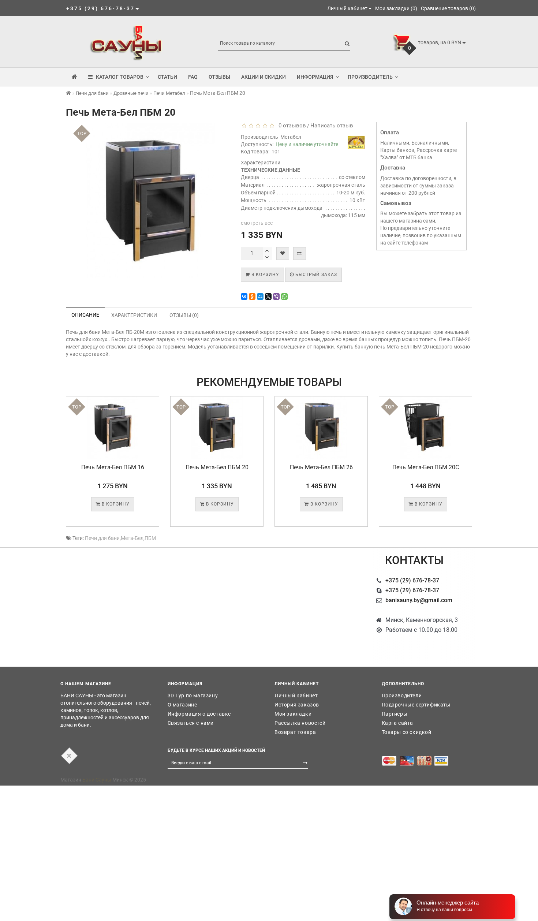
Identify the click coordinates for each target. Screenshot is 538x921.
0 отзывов (291, 125)
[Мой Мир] (260, 296)
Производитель (370, 77)
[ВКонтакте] (244, 296)
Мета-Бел (132, 538)
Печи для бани (102, 538)
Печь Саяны (425, 467)
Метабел (290, 137)
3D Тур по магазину (193, 695)
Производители (402, 695)
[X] (268, 296)
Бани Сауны (96, 780)
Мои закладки (292, 714)
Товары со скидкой (406, 732)
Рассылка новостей (299, 723)
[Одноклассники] (252, 296)
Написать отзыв (331, 125)
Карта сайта (398, 723)
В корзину (264, 274)
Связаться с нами (191, 723)
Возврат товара (295, 732)
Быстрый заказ (315, 274)
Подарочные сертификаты (416, 705)
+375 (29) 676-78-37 (412, 580)
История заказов (296, 705)
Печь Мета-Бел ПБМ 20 (112, 467)
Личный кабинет (296, 695)
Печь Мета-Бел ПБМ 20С (321, 467)
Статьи (167, 77)
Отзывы (219, 77)
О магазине (182, 705)
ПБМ (150, 538)
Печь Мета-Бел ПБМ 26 (217, 467)
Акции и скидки (263, 77)
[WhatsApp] (284, 296)
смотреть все (257, 223)
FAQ (193, 77)
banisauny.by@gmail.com (418, 600)
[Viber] (276, 296)
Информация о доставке (199, 714)
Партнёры (395, 714)
